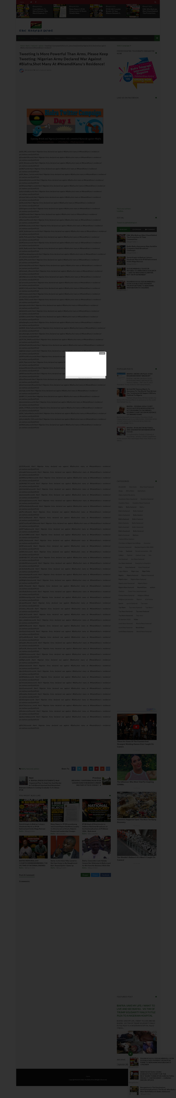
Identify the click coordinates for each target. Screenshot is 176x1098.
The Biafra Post (88, 377)
